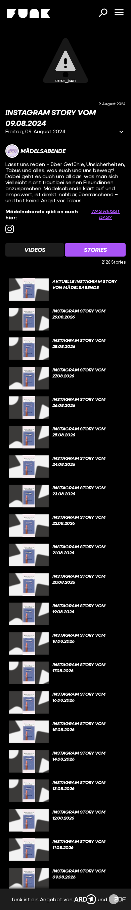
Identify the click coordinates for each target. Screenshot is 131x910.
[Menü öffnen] (119, 12)
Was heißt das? (105, 214)
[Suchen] (103, 13)
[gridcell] (65, 289)
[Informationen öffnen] (121, 132)
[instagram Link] (9, 229)
